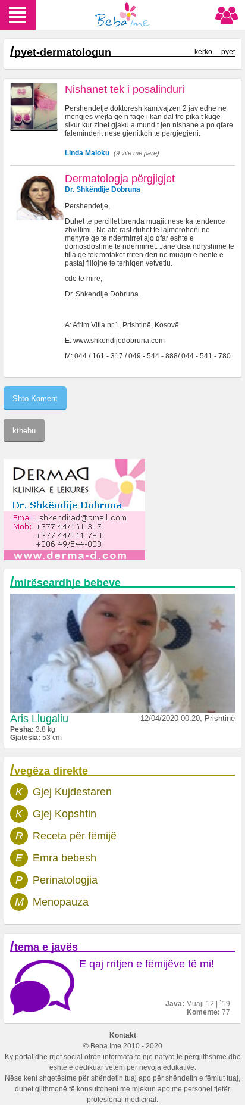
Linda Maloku (87, 153)
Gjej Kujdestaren (72, 792)
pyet (228, 52)
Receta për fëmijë (75, 836)
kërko (203, 52)
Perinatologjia (65, 880)
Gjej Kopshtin (64, 814)
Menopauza (61, 902)
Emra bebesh (64, 858)
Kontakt (122, 1035)
